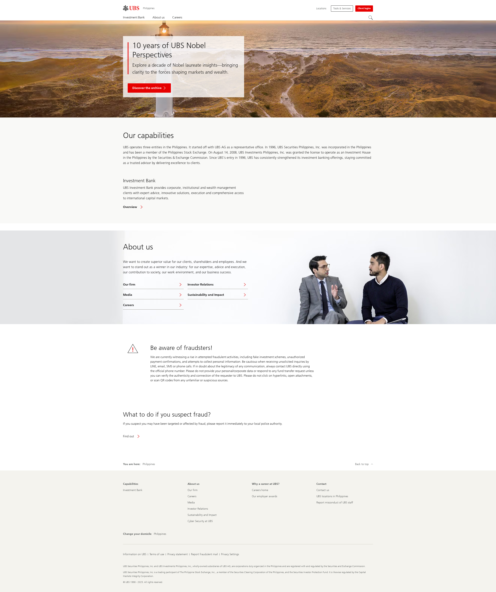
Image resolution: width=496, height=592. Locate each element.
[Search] (370, 17)
